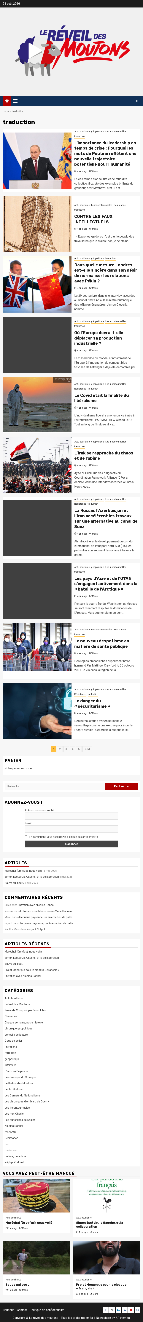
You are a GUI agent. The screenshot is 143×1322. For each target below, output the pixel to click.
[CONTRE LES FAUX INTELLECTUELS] (37, 224)
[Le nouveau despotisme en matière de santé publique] (37, 651)
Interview (10, 1065)
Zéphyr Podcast (14, 1162)
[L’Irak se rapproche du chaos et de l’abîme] (37, 465)
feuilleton (10, 1053)
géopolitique (97, 131)
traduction (79, 136)
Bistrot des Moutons (17, 1004)
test (7, 1144)
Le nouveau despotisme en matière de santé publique (101, 643)
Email (28, 823)
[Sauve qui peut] (36, 1257)
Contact (22, 1310)
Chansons (11, 1016)
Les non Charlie (14, 1113)
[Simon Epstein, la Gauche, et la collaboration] (106, 1196)
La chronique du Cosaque (20, 1077)
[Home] (7, 101)
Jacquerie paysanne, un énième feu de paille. (45, 917)
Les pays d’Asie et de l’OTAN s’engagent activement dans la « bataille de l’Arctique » (105, 584)
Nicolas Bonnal (14, 1126)
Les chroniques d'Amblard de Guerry (27, 1101)
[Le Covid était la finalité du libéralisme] (37, 405)
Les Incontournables (115, 131)
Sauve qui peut (14, 883)
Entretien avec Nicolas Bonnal (36, 905)
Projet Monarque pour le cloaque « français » (32, 970)
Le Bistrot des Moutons (19, 1083)
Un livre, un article (15, 1156)
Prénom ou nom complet (39, 810)
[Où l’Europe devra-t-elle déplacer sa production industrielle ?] (37, 345)
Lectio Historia (14, 1089)
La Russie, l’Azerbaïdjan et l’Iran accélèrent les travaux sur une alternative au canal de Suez (105, 518)
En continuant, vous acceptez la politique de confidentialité (63, 836)
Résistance (120, 205)
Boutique (8, 1310)
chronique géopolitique (18, 1028)
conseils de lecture (16, 1034)
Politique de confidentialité (46, 1310)
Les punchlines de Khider (20, 1120)
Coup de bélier (13, 1040)
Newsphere (103, 1318)
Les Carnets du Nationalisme (22, 1095)
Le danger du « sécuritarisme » (92, 703)
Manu (95, 171)
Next (87, 749)
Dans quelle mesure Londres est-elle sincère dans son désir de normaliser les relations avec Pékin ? (105, 273)
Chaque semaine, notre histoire (24, 1022)
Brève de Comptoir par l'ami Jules (25, 1010)
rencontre (11, 1132)
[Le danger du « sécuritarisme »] (37, 711)
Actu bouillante (82, 131)
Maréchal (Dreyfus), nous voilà (23, 870)
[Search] (137, 101)
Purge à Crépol (36, 929)
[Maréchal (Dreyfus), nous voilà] (36, 1196)
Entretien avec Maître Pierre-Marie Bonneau (46, 911)
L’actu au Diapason (16, 1071)
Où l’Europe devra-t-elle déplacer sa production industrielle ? (98, 338)
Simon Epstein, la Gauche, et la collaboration (32, 876)
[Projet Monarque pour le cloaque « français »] (106, 1257)
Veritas (9, 911)
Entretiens (11, 1047)
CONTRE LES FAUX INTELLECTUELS (93, 219)
